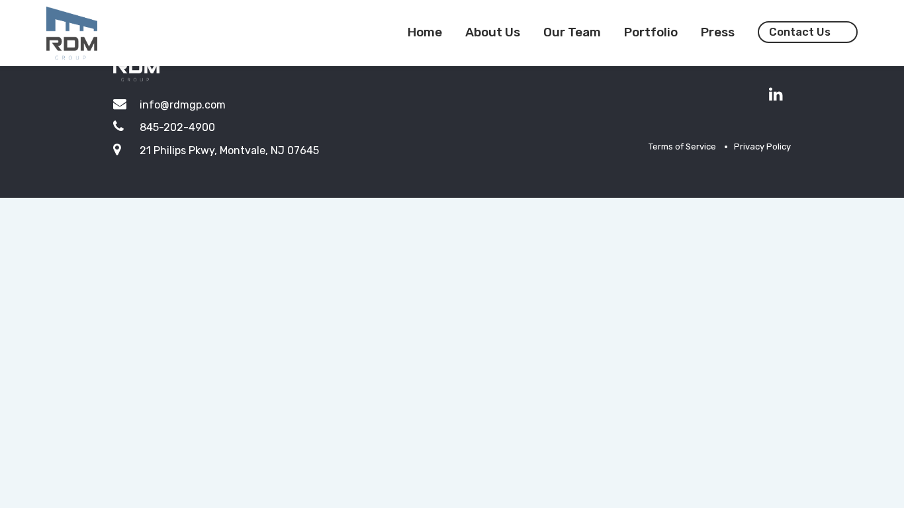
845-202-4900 (177, 127)
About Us (492, 32)
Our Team (572, 32)
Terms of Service (682, 146)
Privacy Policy (762, 146)
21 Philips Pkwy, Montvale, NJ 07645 (229, 150)
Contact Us (800, 31)
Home (425, 32)
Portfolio (651, 32)
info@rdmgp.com (183, 105)
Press (718, 32)
